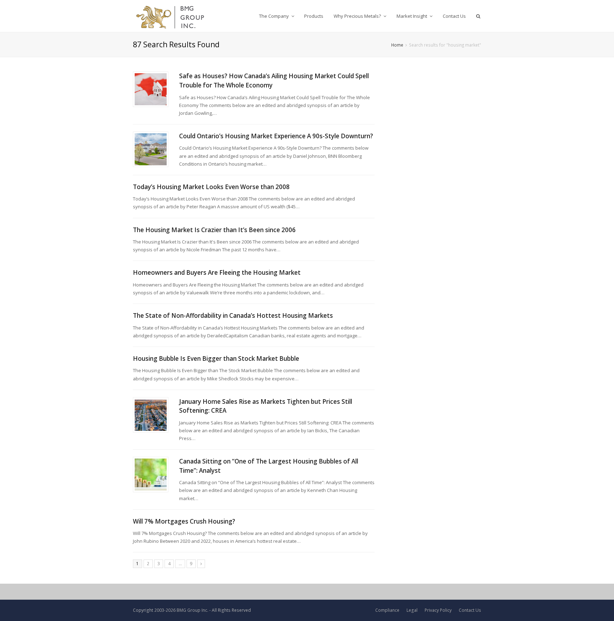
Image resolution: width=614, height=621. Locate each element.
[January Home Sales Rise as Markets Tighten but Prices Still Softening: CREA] (151, 415)
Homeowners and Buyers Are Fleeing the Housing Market (217, 272)
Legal (412, 610)
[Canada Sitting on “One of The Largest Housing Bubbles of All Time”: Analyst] (151, 475)
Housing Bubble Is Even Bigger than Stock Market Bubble (216, 358)
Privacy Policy (438, 610)
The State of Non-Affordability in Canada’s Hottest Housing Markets (233, 315)
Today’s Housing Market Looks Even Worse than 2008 (211, 187)
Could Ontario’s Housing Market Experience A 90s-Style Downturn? (276, 136)
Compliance (387, 610)
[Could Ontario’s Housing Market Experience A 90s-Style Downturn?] (151, 149)
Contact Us (470, 610)
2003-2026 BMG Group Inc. (181, 610)
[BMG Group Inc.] (170, 16)
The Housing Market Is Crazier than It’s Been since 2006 (214, 230)
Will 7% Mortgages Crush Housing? (184, 521)
